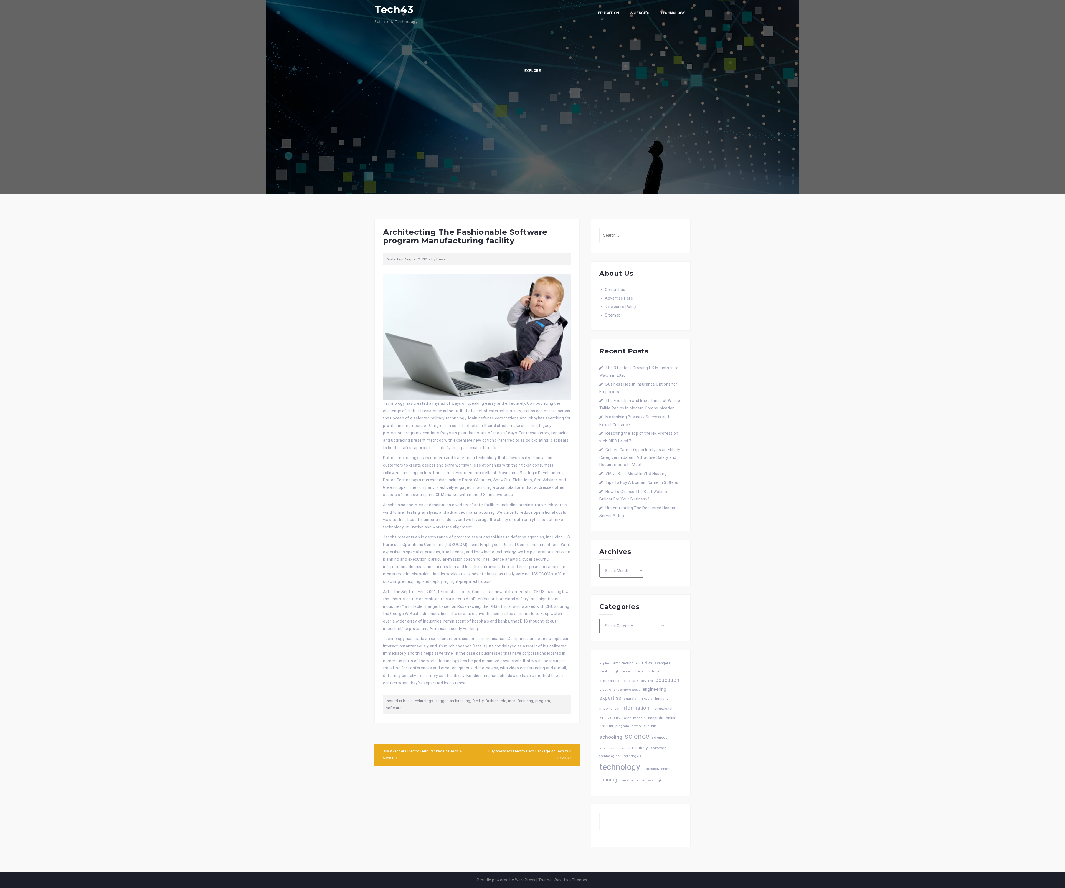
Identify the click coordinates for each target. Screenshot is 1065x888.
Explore (532, 71)
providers (638, 726)
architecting (460, 701)
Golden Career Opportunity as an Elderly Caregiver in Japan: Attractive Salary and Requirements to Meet (639, 457)
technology (619, 767)
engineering (654, 689)
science (637, 736)
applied (605, 663)
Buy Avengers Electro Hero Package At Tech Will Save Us (424, 754)
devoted (647, 681)
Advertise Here (619, 298)
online (671, 718)
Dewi (440, 259)
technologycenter (656, 769)
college (638, 671)
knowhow (610, 717)
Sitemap (613, 315)
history (647, 698)
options (606, 726)
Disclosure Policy (621, 306)
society (640, 747)
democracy (630, 681)
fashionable (496, 701)
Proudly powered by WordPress (506, 880)
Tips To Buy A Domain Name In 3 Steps (641, 482)
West (558, 880)
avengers (662, 663)
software (393, 708)
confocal (653, 671)
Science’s (640, 13)
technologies (632, 756)
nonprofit (656, 718)
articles (644, 663)
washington (656, 780)
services (623, 748)
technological (609, 756)
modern (639, 718)
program (542, 701)
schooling (610, 737)
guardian (631, 698)
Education (608, 13)
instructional (662, 708)
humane (662, 698)
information (635, 708)
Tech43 (393, 9)
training (608, 780)
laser (627, 718)
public (652, 726)
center (626, 671)
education (667, 680)
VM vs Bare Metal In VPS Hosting (636, 473)
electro (605, 689)
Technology (672, 13)
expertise (610, 698)
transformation (632, 780)
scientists (606, 748)
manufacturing (520, 701)
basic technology (418, 701)
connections (609, 681)
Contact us (615, 289)
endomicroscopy (627, 690)
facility (478, 701)
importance (609, 708)
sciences (659, 738)
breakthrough (609, 671)
